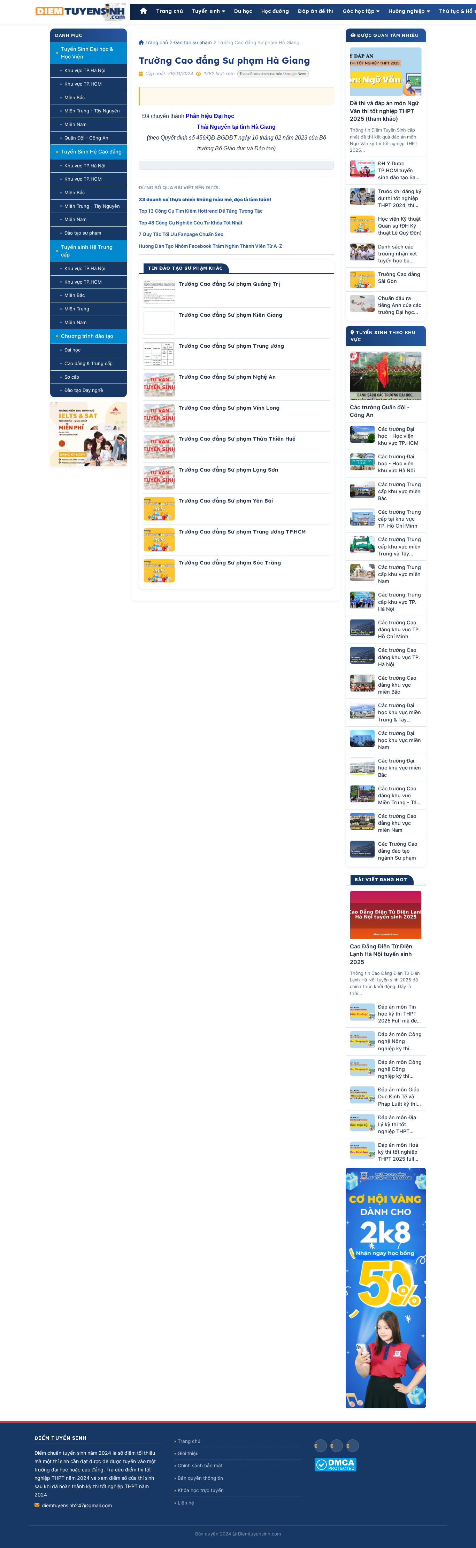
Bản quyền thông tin (200, 1478)
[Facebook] (320, 1445)
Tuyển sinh (206, 11)
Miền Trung (76, 308)
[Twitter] (352, 1445)
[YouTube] (336, 1445)
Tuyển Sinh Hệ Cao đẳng (91, 152)
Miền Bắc (74, 97)
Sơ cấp (71, 377)
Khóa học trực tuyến (201, 1490)
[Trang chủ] (144, 11)
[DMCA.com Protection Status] (378, 1464)
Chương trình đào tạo (87, 336)
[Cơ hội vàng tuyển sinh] (386, 1288)
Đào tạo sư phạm (82, 233)
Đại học (72, 350)
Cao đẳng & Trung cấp (88, 363)
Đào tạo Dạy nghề (83, 390)
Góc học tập (359, 11)
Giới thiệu (188, 1453)
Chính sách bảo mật (200, 1465)
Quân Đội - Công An (86, 138)
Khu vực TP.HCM (83, 84)
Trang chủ (169, 11)
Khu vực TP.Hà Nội (84, 70)
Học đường (275, 11)
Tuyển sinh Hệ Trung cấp (87, 251)
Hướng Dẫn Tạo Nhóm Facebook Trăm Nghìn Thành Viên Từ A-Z (210, 246)
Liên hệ (186, 1503)
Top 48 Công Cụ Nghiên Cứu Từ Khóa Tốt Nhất (191, 223)
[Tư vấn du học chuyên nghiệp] (88, 434)
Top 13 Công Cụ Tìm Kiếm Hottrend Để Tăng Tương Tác (201, 211)
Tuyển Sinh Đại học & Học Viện (87, 53)
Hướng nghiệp (407, 11)
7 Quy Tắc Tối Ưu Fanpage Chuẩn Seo (181, 234)
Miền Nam (75, 124)
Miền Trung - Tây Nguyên (92, 110)
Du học (243, 11)
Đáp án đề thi (315, 11)
